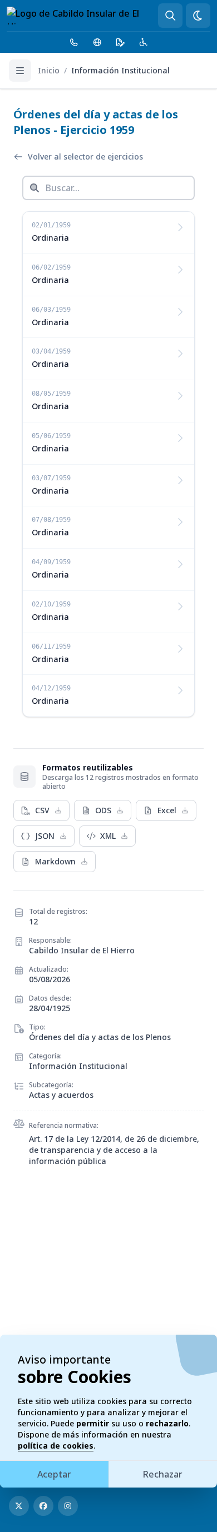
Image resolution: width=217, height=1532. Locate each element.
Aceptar (54, 1474)
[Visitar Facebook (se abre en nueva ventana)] (43, 1506)
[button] (108, 233)
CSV (42, 810)
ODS (103, 810)
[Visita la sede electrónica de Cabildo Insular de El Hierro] (120, 42)
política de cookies (55, 1445)
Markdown (55, 861)
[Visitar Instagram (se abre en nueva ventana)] (68, 1506)
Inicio (49, 70)
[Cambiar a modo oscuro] (198, 15)
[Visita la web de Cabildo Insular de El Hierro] (97, 42)
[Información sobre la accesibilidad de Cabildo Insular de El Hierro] (143, 42)
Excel (166, 810)
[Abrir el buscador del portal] (170, 15)
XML (108, 835)
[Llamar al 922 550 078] (74, 42)
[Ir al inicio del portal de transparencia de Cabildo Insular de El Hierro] (82, 15)
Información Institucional (120, 70)
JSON (45, 835)
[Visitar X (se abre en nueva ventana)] (19, 1506)
